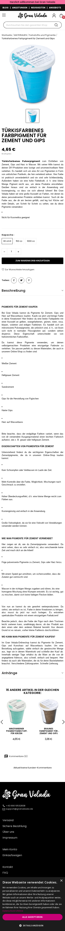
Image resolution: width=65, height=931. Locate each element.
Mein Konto (9, 849)
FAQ (5, 873)
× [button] (61, 880)
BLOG (5, 7)
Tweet (21, 280)
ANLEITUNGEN (19, 7)
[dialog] (32, 904)
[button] (32, 925)
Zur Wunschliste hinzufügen (19, 269)
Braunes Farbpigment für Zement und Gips (48, 731)
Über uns (8, 832)
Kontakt (7, 867)
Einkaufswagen (12, 855)
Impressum (9, 838)
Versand (8, 820)
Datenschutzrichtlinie (12, 910)
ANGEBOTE (55, 7)
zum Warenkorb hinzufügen (33, 260)
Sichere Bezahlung (14, 826)
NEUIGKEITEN (38, 7)
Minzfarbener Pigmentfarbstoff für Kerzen (16, 731)
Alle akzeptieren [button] (32, 917)
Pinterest (29, 280)
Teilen (14, 280)
